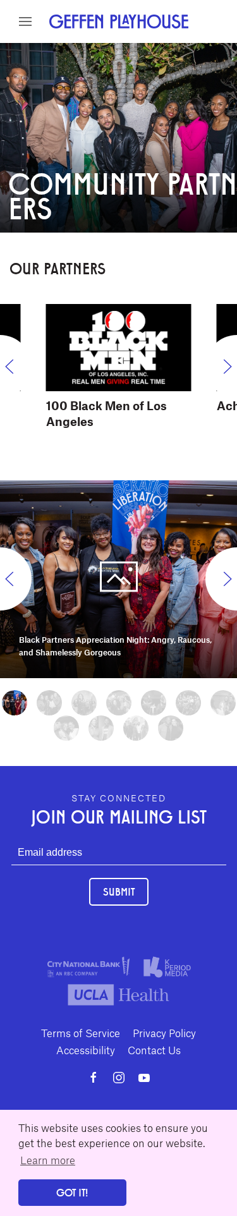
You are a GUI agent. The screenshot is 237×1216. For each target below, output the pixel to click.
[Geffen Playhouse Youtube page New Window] (144, 1077)
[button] (25, 21)
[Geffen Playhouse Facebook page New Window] (93, 1077)
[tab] (14, 702)
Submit (119, 891)
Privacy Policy (164, 1032)
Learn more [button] (47, 1159)
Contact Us (154, 1049)
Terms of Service (80, 1032)
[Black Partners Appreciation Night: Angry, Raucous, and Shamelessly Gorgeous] (118, 577)
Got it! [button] (72, 1192)
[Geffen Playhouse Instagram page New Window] (118, 1077)
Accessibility (85, 1049)
